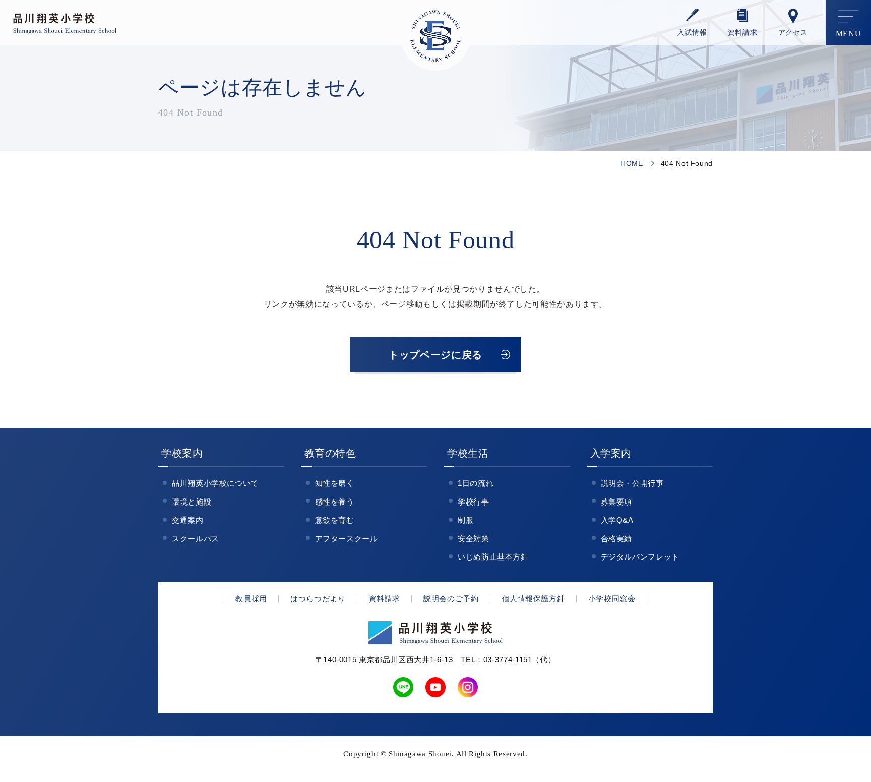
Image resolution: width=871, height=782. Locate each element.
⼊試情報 (692, 32)
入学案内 (611, 453)
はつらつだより (317, 598)
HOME (631, 163)
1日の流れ (475, 483)
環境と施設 (191, 501)
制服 (465, 520)
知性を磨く (334, 483)
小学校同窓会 (612, 598)
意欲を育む (334, 520)
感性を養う (334, 501)
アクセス (793, 32)
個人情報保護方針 (533, 598)
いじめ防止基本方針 (493, 556)
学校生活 (468, 453)
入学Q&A (617, 520)
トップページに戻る (435, 354)
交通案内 (188, 520)
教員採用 (251, 598)
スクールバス (195, 538)
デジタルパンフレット (640, 556)
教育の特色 (330, 453)
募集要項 (617, 501)
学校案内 (182, 453)
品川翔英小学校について (215, 483)
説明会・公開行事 (632, 483)
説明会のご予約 (450, 598)
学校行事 (473, 501)
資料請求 (743, 32)
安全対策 (473, 538)
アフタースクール (346, 538)
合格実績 (617, 538)
